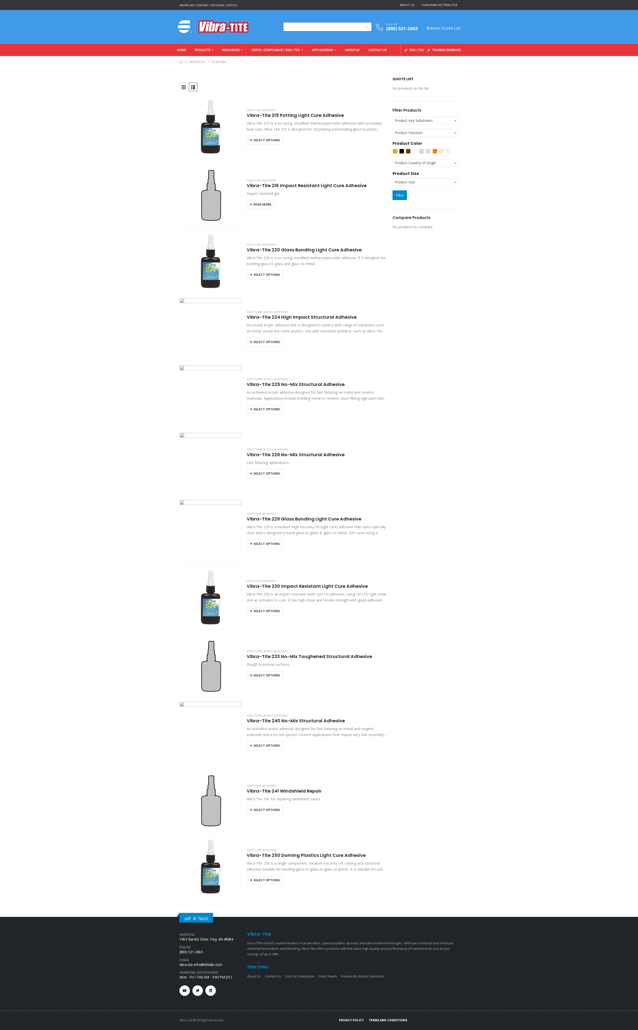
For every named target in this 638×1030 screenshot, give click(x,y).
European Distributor (439, 5)
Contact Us (377, 50)
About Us (407, 5)
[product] (210, 127)
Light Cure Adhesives (261, 110)
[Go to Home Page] (180, 62)
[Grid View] (183, 87)
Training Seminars (446, 50)
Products (202, 50)
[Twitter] (197, 990)
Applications (322, 50)
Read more (262, 204)
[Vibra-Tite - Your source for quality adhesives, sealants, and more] (214, 27)
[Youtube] (184, 990)
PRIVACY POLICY (351, 1020)
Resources (230, 50)
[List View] (193, 87)
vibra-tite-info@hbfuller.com (200, 964)
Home (181, 50)
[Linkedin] (210, 990)
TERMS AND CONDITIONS (388, 1020)
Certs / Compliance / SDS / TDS (275, 50)
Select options (266, 140)
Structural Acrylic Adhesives (267, 312)
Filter (400, 195)
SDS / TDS (416, 50)
